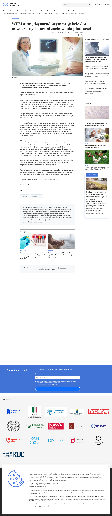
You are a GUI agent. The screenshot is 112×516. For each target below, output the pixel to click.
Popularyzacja (48, 13)
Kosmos (5, 11)
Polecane (92, 174)
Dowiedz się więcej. (98, 503)
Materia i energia (60, 11)
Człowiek (28, 11)
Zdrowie (36, 11)
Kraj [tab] (103, 39)
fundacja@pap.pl (76, 499)
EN (108, 5)
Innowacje (22, 13)
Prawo (38, 13)
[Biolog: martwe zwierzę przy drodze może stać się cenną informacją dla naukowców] (97, 196)
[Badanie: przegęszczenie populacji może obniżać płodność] (97, 160)
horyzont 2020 (36, 196)
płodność (24, 196)
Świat (87, 121)
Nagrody (31, 13)
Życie (43, 11)
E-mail (37, 374)
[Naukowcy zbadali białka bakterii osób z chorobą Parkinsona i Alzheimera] (97, 67)
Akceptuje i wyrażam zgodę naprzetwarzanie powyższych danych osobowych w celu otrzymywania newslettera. (56, 382)
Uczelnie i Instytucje (10, 13)
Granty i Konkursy (61, 13)
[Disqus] (47, 297)
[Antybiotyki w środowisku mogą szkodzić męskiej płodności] (97, 116)
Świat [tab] (107, 39)
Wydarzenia (73, 13)
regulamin (44, 381)
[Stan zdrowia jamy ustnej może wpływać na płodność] (97, 138)
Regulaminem (62, 268)
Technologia (72, 11)
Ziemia (49, 11)
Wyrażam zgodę (40, 506)
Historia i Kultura (16, 11)
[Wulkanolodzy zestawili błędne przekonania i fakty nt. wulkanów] (97, 82)
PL (105, 4)
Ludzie (81, 13)
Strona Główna (99, 19)
